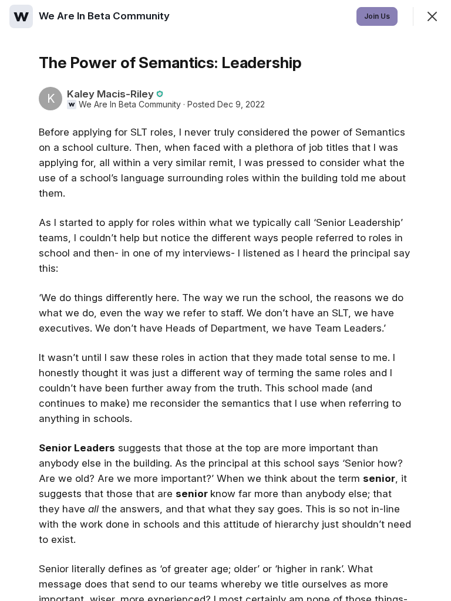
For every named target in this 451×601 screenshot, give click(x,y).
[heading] (105, 16)
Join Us (377, 16)
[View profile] (21, 16)
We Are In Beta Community (130, 104)
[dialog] (225, 300)
